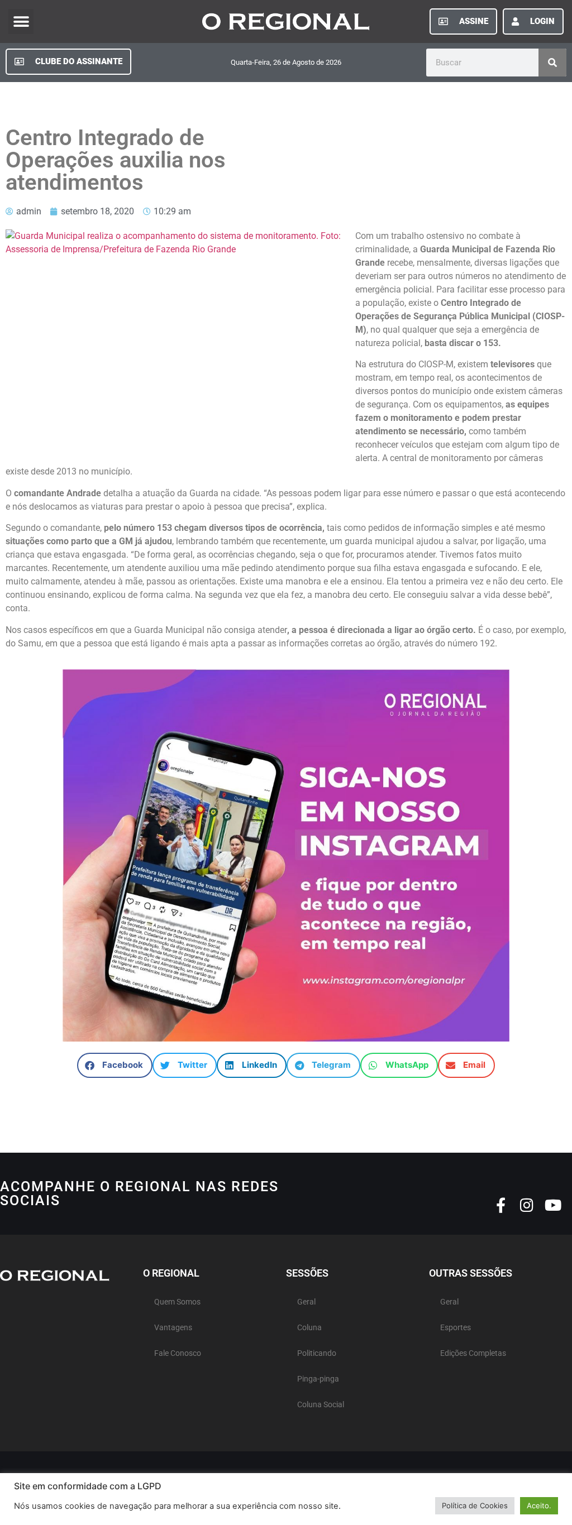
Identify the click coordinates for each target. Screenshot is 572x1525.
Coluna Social (320, 1404)
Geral (306, 1302)
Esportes (455, 1327)
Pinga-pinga (318, 1379)
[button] (21, 21)
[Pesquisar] (552, 62)
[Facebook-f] (500, 1204)
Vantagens (173, 1327)
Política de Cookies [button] (475, 1505)
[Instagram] (527, 1204)
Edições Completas (473, 1353)
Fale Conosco (177, 1353)
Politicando (316, 1353)
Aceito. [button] (539, 1505)
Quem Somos (177, 1302)
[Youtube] (553, 1204)
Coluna (309, 1327)
